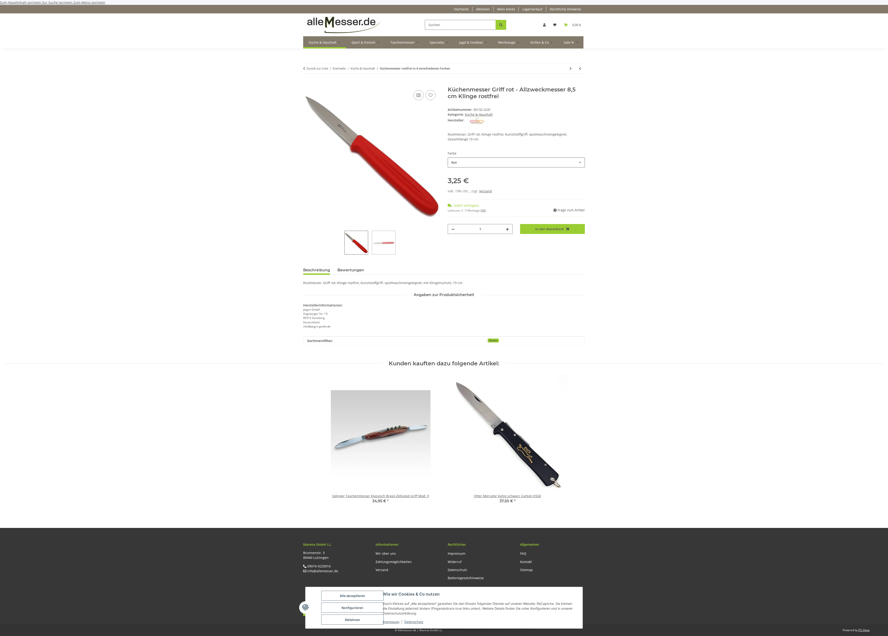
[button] (544, 25)
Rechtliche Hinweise (565, 9)
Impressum (391, 622)
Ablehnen (352, 620)
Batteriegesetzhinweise (466, 578)
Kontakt (526, 562)
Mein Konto (506, 9)
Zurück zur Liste (317, 68)
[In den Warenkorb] (307, 83)
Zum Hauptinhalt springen (21, 2)
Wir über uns (386, 553)
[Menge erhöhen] (507, 229)
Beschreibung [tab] (316, 270)
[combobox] (516, 162)
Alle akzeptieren (352, 596)
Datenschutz (413, 622)
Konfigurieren (352, 608)
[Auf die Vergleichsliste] (418, 95)
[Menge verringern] (453, 229)
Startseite (461, 9)
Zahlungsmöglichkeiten (394, 562)
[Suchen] (501, 25)
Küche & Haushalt (479, 114)
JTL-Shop (864, 630)
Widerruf (455, 562)
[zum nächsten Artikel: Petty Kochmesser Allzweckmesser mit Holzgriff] (570, 68)
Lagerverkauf (532, 9)
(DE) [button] (483, 210)
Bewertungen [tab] (350, 270)
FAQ (523, 553)
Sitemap (526, 570)
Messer (493, 340)
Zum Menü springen (89, 2)
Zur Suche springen (58, 2)
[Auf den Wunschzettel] (431, 95)
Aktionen (483, 9)
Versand (485, 191)
